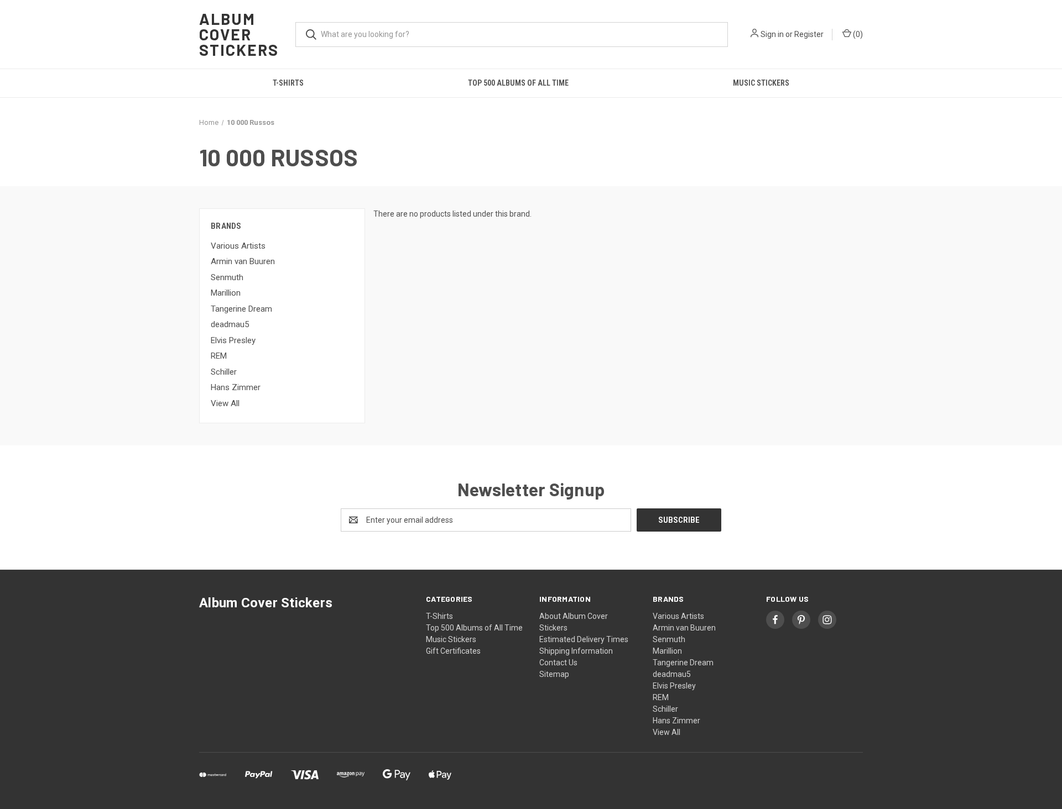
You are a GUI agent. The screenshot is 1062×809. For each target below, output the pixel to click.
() (857, 34)
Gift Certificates (453, 651)
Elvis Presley (233, 340)
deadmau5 (230, 324)
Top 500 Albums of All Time (518, 82)
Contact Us (558, 662)
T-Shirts (288, 82)
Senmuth (227, 277)
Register (809, 34)
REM (219, 356)
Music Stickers (761, 82)
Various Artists (238, 246)
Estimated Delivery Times (583, 639)
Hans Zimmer (236, 387)
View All (225, 403)
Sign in (772, 34)
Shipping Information (576, 651)
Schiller (224, 372)
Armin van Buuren (243, 261)
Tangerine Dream (241, 309)
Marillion (226, 293)
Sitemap (554, 674)
